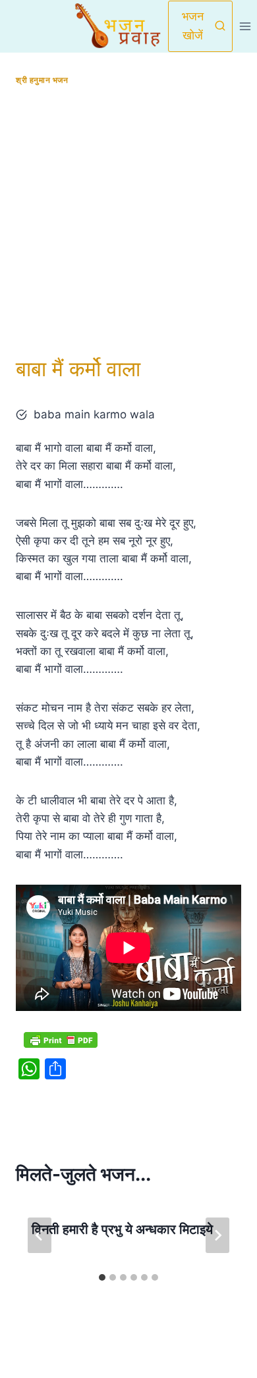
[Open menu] (245, 26)
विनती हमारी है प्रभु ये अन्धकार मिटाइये (122, 1229)
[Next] (217, 1235)
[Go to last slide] (39, 1235)
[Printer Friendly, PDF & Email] (61, 1040)
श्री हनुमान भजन (42, 80)
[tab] (102, 1277)
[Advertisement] (128, 221)
